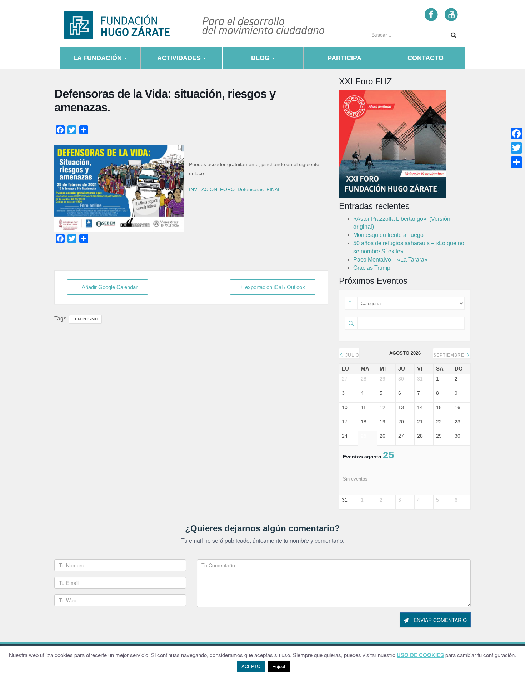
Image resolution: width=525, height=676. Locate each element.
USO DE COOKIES (420, 655)
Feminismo (85, 319)
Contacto (426, 57)
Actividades (179, 57)
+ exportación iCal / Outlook (272, 287)
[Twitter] (516, 148)
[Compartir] (516, 162)
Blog (261, 57)
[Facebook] (431, 14)
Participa (344, 57)
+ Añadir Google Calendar (108, 287)
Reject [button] (278, 666)
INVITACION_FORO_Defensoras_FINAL (235, 189)
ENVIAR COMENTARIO (439, 619)
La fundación (98, 57)
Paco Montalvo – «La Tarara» (390, 260)
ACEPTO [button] (250, 666)
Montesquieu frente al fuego (388, 235)
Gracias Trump (371, 268)
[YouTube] (451, 14)
